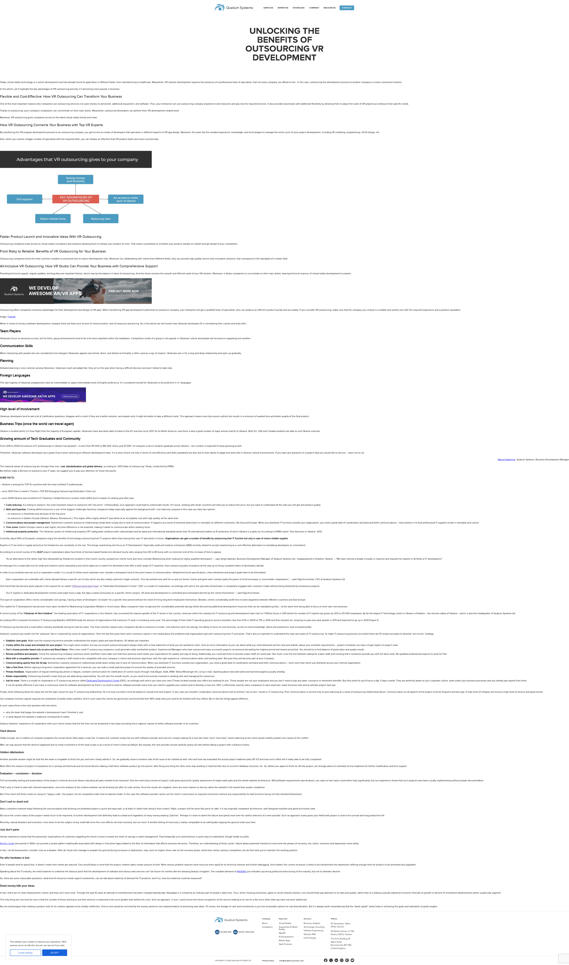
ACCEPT (55, 953)
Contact (347, 8)
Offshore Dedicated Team (85, 586)
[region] (38, 947)
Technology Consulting (314, 927)
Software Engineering (313, 930)
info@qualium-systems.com (291, 961)
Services (268, 8)
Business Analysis (312, 923)
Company (314, 8)
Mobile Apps (284, 940)
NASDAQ (241, 871)
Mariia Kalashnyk (506, 459)
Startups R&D (310, 934)
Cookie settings (25, 953)
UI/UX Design (310, 938)
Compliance (267, 927)
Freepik (11, 316)
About (264, 923)
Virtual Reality (285, 923)
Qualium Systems (239, 8)
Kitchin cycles (7, 843)
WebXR (282, 933)
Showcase (299, 8)
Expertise (283, 8)
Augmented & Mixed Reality (288, 928)
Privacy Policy (268, 961)
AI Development (286, 937)
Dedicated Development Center (103, 680)
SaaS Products (285, 944)
